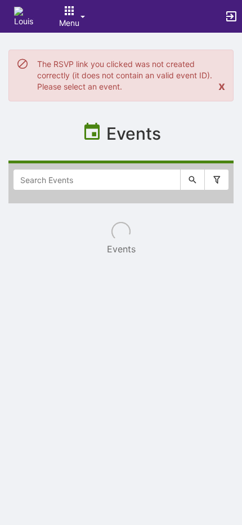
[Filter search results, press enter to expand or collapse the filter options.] (216, 179)
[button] (24, 15)
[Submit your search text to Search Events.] (192, 179)
